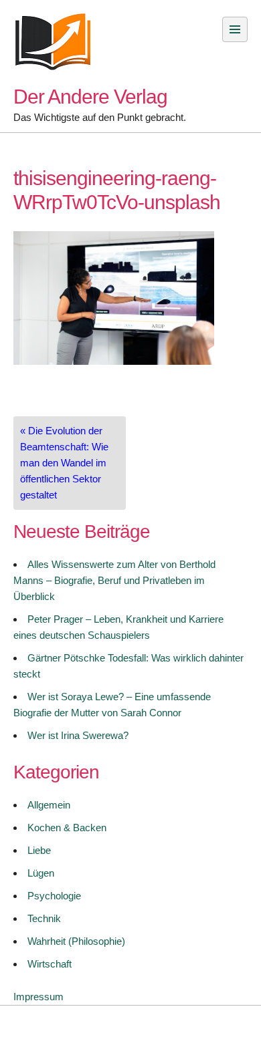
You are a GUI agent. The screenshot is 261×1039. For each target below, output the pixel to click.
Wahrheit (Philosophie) (76, 941)
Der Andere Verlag (90, 97)
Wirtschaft (49, 964)
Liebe (39, 850)
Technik (44, 918)
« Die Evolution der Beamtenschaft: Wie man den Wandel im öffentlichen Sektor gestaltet (64, 462)
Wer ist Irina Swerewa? (77, 735)
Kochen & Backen (66, 827)
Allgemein (48, 804)
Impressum (38, 996)
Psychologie (54, 895)
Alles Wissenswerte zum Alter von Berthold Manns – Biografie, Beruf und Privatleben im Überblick (114, 580)
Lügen (40, 873)
